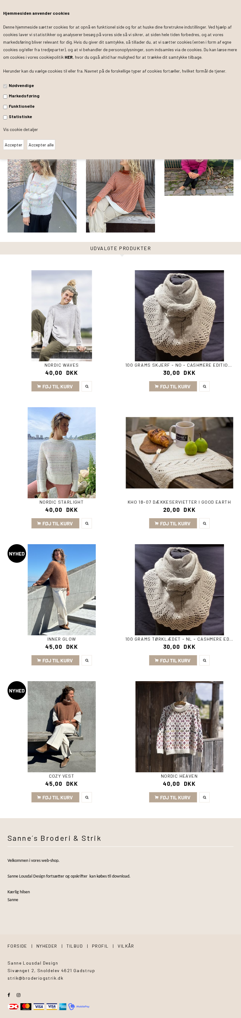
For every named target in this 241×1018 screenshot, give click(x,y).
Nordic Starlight (62, 502)
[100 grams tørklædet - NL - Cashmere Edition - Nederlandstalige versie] (179, 589)
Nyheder (46, 946)
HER (69, 57)
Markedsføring (24, 95)
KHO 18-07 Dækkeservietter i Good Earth (179, 502)
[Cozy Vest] (62, 726)
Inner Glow (61, 639)
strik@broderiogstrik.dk (35, 978)
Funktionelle (22, 106)
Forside (17, 946)
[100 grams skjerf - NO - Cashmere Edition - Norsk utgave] (179, 315)
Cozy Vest (62, 776)
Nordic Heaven (179, 776)
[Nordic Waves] (62, 315)
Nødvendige (21, 85)
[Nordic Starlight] (62, 452)
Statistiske (20, 116)
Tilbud (75, 946)
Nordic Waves (62, 365)
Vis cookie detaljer (20, 129)
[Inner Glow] (62, 589)
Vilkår (126, 946)
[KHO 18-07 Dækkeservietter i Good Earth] (179, 452)
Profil (100, 946)
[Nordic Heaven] (179, 726)
